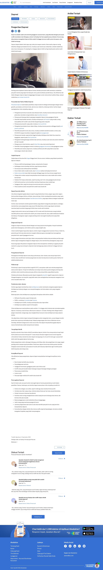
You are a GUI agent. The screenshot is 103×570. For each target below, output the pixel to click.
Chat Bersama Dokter (36, 198)
